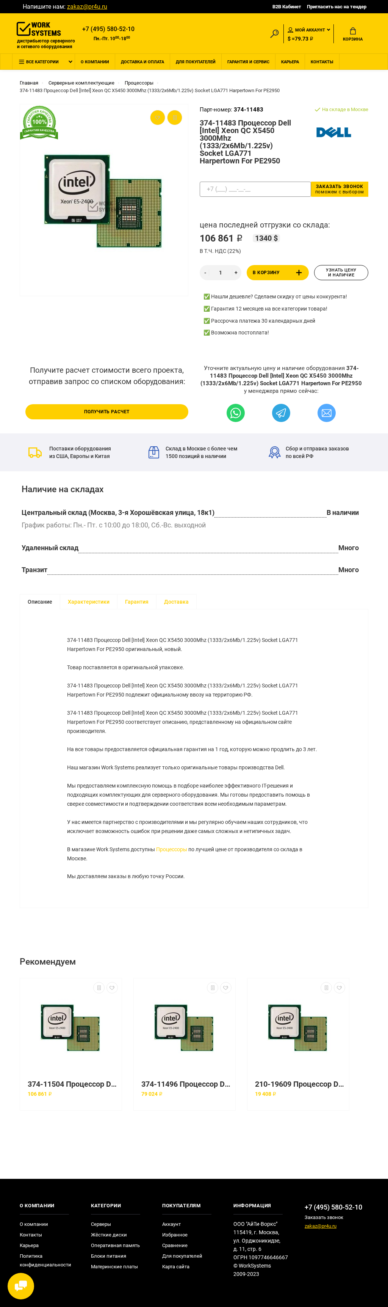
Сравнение (175, 1245)
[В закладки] (112, 987)
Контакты (322, 62)
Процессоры (171, 849)
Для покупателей (196, 62)
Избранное (175, 1235)
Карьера (290, 62)
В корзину (266, 272)
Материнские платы (114, 1266)
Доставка (176, 602)
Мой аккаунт (310, 30)
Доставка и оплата (142, 62)
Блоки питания (108, 1256)
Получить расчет (107, 411)
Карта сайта (175, 1266)
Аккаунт (171, 1224)
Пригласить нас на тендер (336, 6)
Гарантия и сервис (248, 62)
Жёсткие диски (109, 1235)
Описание (40, 602)
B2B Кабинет (286, 6)
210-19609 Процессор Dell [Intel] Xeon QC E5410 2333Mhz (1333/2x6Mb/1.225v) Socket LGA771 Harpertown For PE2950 (300, 1084)
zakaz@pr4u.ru (87, 6)
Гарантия (137, 602)
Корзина (353, 39)
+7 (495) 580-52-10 (108, 29)
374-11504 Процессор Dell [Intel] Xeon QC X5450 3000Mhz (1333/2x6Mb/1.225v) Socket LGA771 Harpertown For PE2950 (73, 1084)
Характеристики (89, 602)
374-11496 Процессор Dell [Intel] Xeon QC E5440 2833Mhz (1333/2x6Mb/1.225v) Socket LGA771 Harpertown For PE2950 (186, 1084)
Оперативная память (115, 1245)
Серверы (101, 1224)
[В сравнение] (99, 987)
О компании (95, 62)
